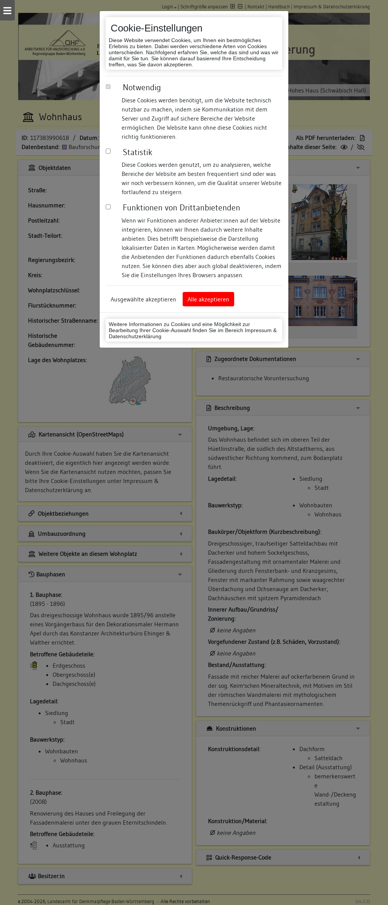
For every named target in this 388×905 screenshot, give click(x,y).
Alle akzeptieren (208, 299)
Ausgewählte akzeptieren (143, 299)
